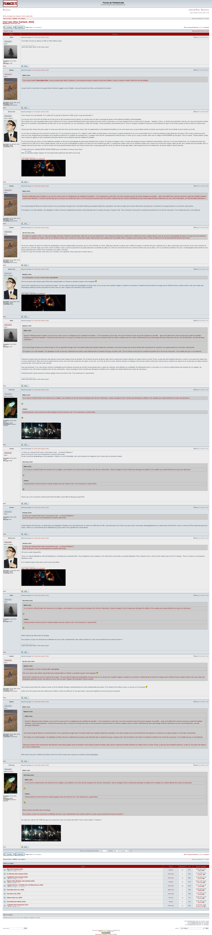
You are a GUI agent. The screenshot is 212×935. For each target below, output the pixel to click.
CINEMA (15, 18)
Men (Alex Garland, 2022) (15, 869)
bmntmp (171, 881)
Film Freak (14, 23)
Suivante (206, 27)
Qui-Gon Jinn (199, 906)
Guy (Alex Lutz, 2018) (13, 893)
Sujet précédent (196, 31)
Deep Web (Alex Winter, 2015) (16, 901)
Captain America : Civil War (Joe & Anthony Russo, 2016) (25, 885)
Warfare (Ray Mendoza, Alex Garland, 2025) (20, 881)
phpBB (100, 930)
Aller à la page (188, 27)
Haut (4, 66)
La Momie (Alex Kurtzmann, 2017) (17, 905)
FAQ (198, 10)
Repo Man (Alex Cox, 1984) (15, 890)
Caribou (171, 901)
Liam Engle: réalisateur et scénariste (33, 159)
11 (23, 886)
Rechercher (205, 10)
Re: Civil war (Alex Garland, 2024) (40, 37)
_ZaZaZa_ (200, 874)
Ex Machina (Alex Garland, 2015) (17, 874)
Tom (19, 23)
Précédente (195, 27)
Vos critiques (21, 18)
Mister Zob (171, 889)
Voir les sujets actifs (27, 16)
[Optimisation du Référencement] (106, 933)
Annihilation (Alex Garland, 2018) (17, 877)
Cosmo (200, 890)
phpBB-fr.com (110, 931)
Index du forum (7, 18)
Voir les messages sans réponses (12, 16)
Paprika (200, 870)
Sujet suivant (205, 31)
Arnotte (200, 886)
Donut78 (200, 878)
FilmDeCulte (192, 10)
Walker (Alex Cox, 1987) (14, 897)
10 (21, 886)
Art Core (171, 897)
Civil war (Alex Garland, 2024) (18, 22)
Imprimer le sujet (8, 31)
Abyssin (171, 870)
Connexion (7, 10)
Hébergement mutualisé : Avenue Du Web (106, 934)
